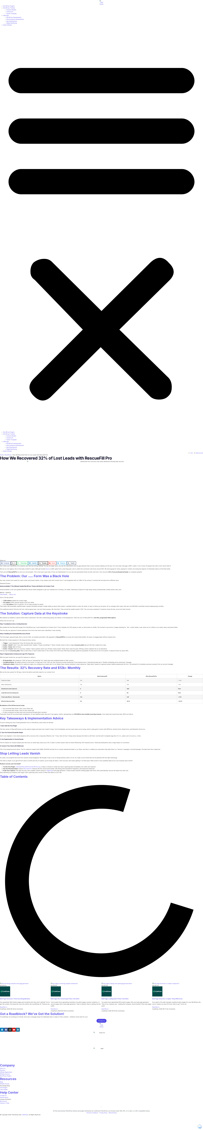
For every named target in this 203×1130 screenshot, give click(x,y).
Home (2, 455)
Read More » (3, 1007)
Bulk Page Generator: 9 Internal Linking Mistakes (15, 999)
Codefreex (24, 1115)
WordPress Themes (9, 8)
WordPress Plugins (9, 6)
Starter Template (11, 13)
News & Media (7, 25)
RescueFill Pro (28, 769)
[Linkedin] (2, 1030)
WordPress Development (13, 17)
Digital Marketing (11, 23)
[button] (101, 228)
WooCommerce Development (15, 19)
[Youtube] (14, 1030)
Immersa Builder (11, 10)
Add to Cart (12, 594)
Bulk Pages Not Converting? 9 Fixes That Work (65, 999)
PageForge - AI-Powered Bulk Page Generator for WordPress (18, 1121)
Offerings (6, 15)
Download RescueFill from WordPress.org (28, 767)
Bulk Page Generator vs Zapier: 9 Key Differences (167, 999)
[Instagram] (10, 1030)
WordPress (8, 455)
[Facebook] (6, 1030)
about (47, 569)
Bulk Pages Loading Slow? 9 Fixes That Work (115, 999)
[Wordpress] (18, 1030)
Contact (30, 577)
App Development (11, 21)
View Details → (4, 594)
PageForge (49, 770)
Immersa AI (9, 12)
